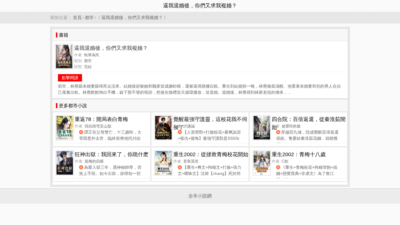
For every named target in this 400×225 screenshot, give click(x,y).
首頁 (77, 17)
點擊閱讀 (70, 77)
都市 (89, 17)
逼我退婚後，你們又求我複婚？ (132, 17)
